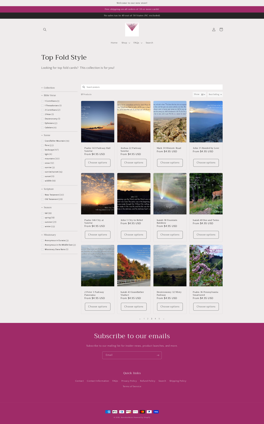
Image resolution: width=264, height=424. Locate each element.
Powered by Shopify (142, 417)
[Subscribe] (158, 355)
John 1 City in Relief (132, 220)
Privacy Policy (129, 381)
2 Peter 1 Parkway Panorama (94, 293)
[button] (45, 29)
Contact (79, 381)
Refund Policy (147, 381)
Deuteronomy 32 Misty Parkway (169, 293)
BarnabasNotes (127, 417)
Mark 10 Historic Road (169, 148)
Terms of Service (132, 386)
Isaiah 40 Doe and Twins (206, 220)
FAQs (115, 381)
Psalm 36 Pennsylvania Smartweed (205, 293)
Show (196, 94)
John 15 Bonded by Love (206, 148)
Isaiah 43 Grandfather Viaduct (132, 293)
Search (162, 381)
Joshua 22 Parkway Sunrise (131, 149)
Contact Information (98, 381)
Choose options (97, 162)
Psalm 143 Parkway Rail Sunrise (97, 149)
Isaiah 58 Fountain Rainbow (167, 221)
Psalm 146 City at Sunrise (94, 221)
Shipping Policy (177, 381)
